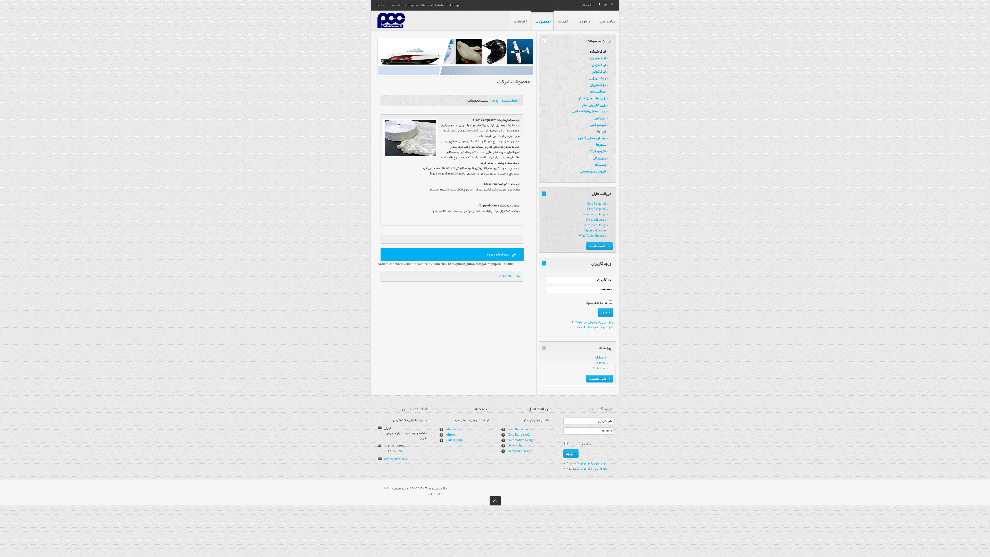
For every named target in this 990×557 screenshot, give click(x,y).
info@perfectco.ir (396, 458)
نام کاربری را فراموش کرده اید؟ (593, 327)
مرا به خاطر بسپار (596, 302)
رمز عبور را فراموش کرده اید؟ (594, 322)
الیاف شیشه (509, 100)
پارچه (494, 100)
